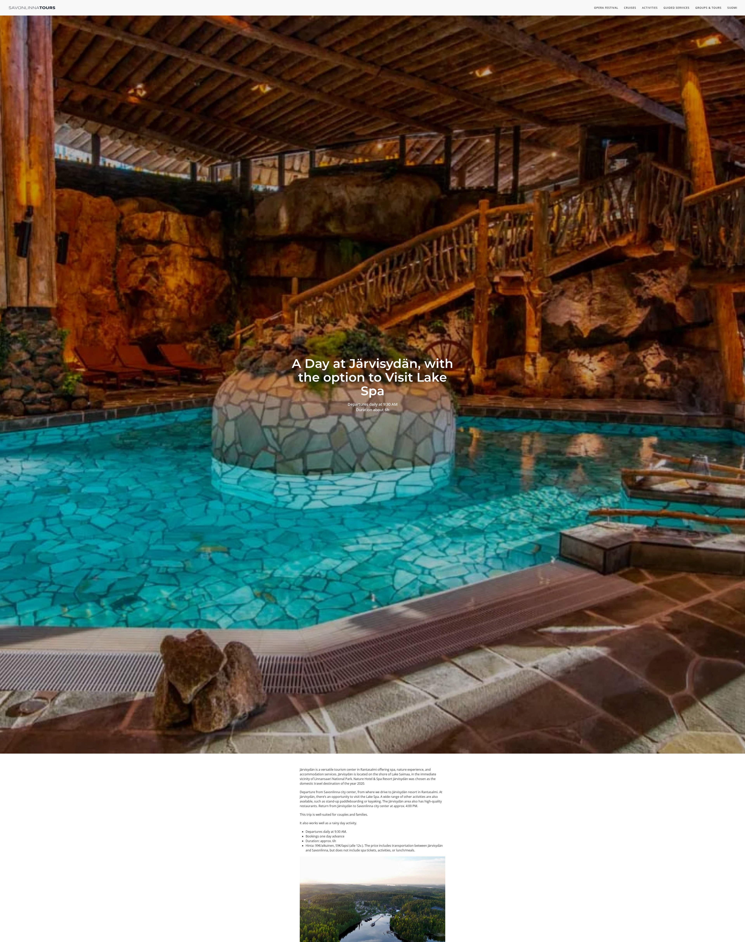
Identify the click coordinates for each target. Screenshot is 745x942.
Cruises (630, 8)
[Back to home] (32, 8)
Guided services (677, 8)
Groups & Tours (708, 8)
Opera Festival (606, 8)
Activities (650, 8)
